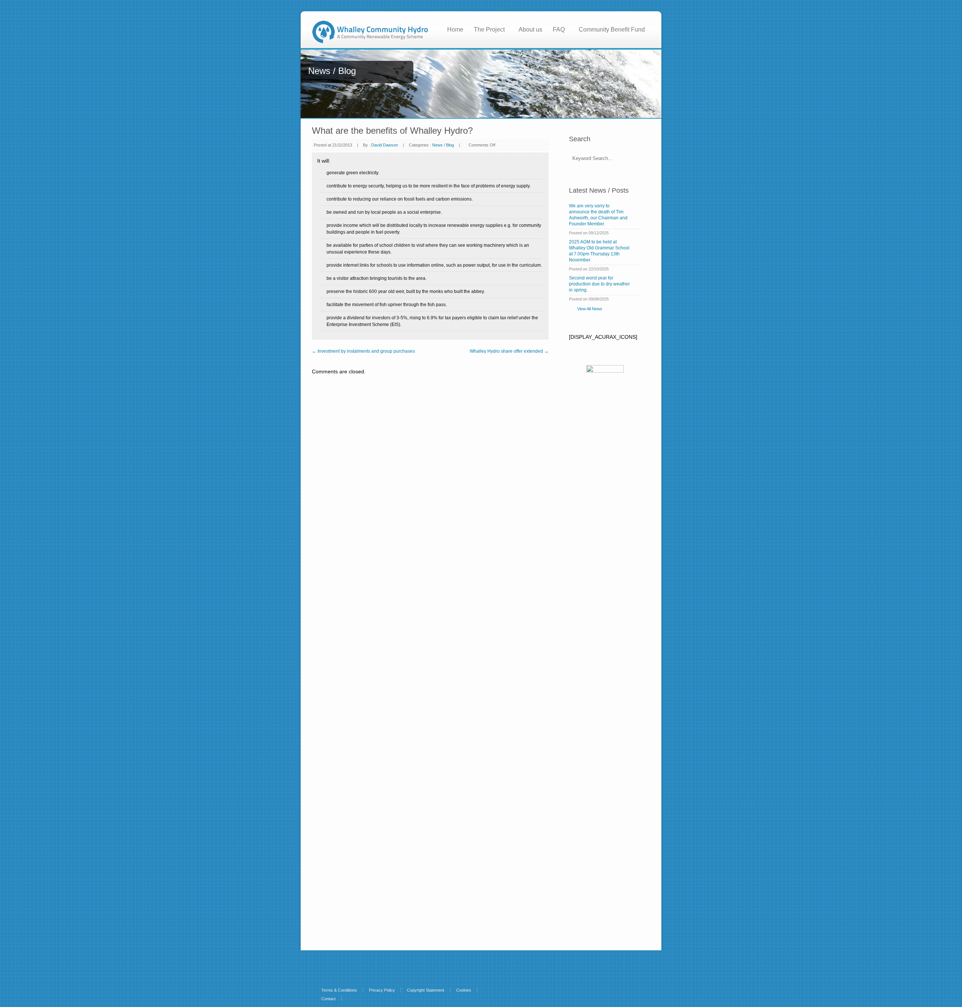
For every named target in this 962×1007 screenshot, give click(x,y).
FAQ (559, 29)
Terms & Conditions (339, 990)
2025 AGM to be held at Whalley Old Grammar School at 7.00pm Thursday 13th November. (599, 251)
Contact (328, 998)
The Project (489, 29)
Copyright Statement (425, 990)
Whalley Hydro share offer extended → (509, 351)
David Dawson (384, 145)
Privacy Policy (382, 990)
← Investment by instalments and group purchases (363, 351)
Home (455, 29)
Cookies (463, 990)
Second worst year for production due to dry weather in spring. (599, 284)
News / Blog (443, 145)
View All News (589, 308)
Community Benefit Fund (612, 29)
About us (530, 29)
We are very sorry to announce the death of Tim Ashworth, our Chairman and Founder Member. (598, 214)
